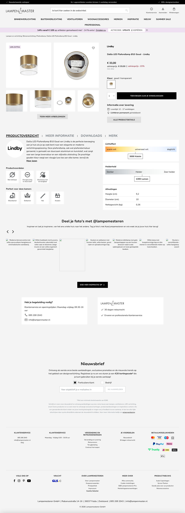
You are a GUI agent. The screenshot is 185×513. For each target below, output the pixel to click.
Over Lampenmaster (92, 481)
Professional (92, 24)
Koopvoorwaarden (92, 483)
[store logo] (20, 10)
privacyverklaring (129, 412)
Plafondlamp (41, 36)
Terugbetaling (92, 445)
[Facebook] (14, 480)
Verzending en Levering (92, 440)
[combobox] (90, 10)
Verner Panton (163, 483)
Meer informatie (60, 135)
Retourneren (92, 442)
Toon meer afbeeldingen (52, 116)
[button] (16, 101)
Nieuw (147, 19)
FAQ (22, 443)
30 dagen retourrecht (127, 440)
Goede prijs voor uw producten (163, 486)
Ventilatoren (75, 19)
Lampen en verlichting (14, 36)
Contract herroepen (92, 447)
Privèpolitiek (92, 486)
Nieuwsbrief (127, 437)
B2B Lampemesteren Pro (128, 486)
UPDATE (126, 30)
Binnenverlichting (29, 36)
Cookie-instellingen (128, 483)
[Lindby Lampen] (120, 46)
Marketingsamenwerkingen (127, 488)
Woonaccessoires (162, 488)
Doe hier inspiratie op (91, 284)
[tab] (24, 135)
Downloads (91, 135)
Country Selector (92, 491)
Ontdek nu (101, 30)
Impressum (92, 488)
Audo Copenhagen (162, 481)
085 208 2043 (35, 315)
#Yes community (127, 481)
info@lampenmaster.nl (39, 319)
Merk (113, 135)
